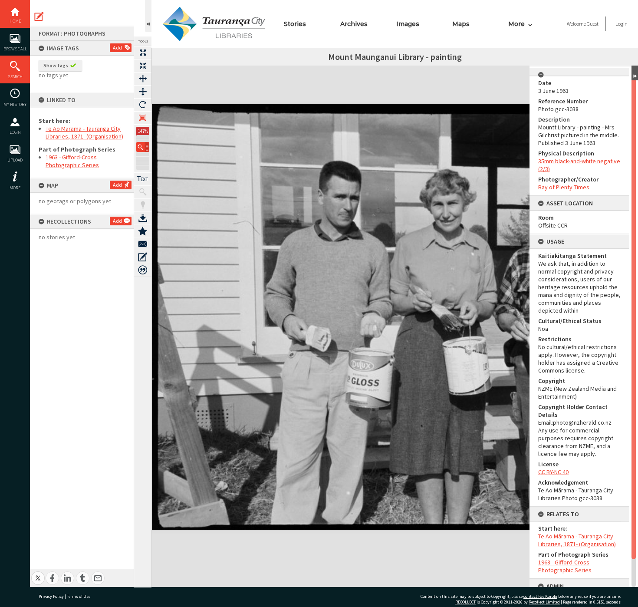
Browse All (15, 49)
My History (14, 104)
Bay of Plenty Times (563, 187)
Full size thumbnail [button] (142, 52)
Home (15, 21)
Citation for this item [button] (142, 270)
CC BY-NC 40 (553, 472)
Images (407, 24)
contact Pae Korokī (540, 596)
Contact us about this (142, 244)
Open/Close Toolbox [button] (148, 16)
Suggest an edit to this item (39, 16)
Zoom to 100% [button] (142, 117)
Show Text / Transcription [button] (142, 178)
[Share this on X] (38, 573)
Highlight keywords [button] (142, 204)
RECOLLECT (465, 602)
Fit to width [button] (142, 78)
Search (15, 76)
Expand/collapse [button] (634, 73)
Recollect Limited (544, 602)
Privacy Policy (51, 596)
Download (142, 217)
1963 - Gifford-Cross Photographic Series (72, 161)
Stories (295, 24)
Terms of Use (78, 596)
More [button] (15, 188)
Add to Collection (142, 231)
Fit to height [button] (142, 91)
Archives (354, 24)
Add (117, 47)
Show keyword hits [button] (142, 191)
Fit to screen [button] (142, 65)
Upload (15, 160)
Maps (461, 24)
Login (15, 132)
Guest (593, 23)
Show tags (55, 65)
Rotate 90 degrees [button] (142, 104)
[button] (142, 147)
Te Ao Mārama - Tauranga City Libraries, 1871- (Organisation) (84, 132)
